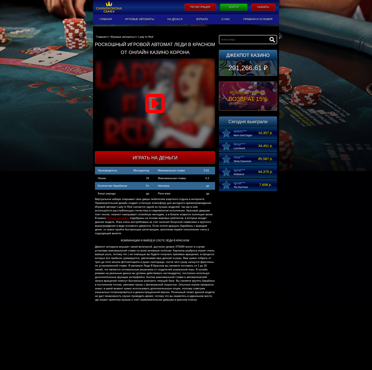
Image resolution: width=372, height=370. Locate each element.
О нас (225, 19)
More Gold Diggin (243, 135)
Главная (106, 19)
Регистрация (200, 7)
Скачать (263, 7)
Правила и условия (257, 19)
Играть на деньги (155, 157)
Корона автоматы (118, 218)
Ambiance (239, 174)
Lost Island (239, 148)
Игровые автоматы (139, 19)
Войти (234, 7)
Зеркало (202, 19)
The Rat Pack (241, 187)
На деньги (175, 19)
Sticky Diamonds (242, 161)
